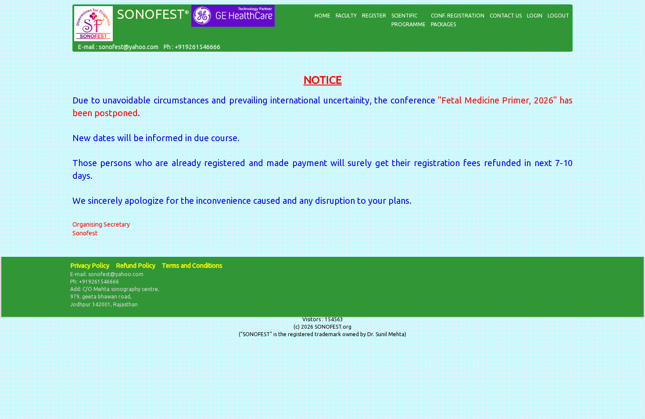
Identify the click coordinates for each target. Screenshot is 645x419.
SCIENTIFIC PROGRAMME (408, 20)
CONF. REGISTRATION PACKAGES (457, 20)
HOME (322, 15)
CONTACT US (506, 15)
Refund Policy (135, 265)
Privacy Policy (89, 265)
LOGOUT (558, 15)
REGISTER (374, 15)
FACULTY (346, 15)
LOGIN (534, 15)
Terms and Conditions (192, 265)
